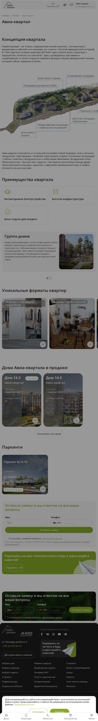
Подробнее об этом (24, 704)
